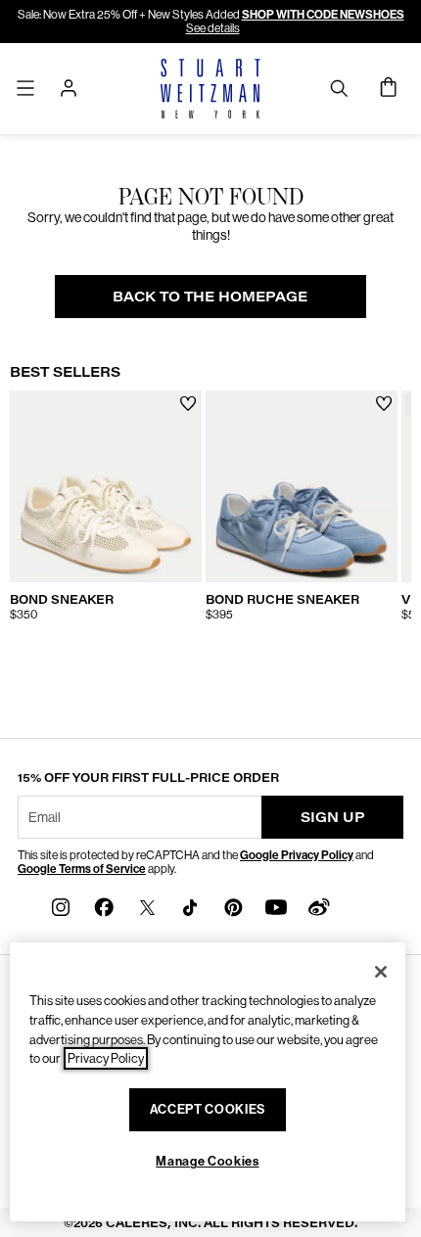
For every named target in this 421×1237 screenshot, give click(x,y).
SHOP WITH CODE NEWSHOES (323, 15)
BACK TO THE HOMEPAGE (210, 296)
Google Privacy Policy (296, 855)
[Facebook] (103, 905)
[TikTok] (190, 905)
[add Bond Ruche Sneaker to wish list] (384, 403)
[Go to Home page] (211, 88)
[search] (338, 87)
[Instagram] (60, 905)
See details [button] (213, 28)
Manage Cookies (207, 1161)
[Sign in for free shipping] (68, 88)
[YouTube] (276, 905)
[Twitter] (147, 905)
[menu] (25, 87)
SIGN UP (333, 816)
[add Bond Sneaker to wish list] (188, 403)
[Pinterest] (233, 905)
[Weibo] (319, 905)
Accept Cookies (207, 1109)
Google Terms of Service (82, 869)
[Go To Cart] (389, 88)
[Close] (380, 971)
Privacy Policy (106, 1058)
